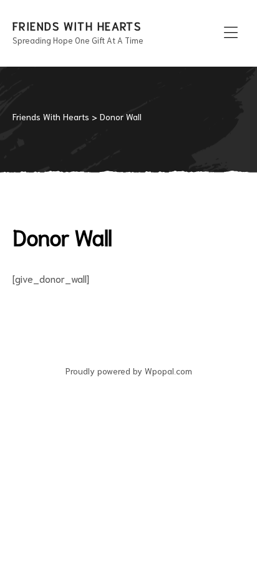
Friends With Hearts (76, 25)
